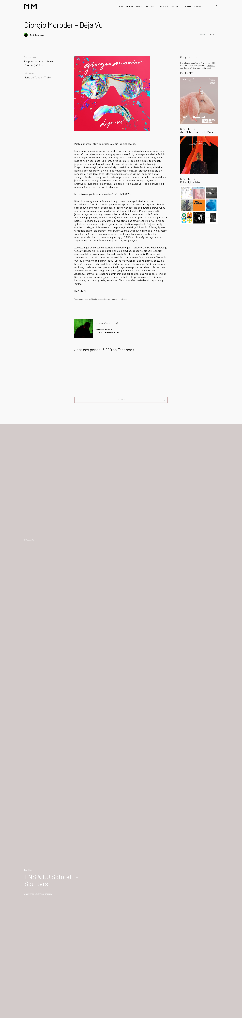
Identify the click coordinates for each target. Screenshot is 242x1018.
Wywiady (139, 6)
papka (114, 299)
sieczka (124, 299)
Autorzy (163, 6)
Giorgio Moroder (97, 299)
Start (121, 6)
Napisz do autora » (104, 329)
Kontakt (197, 6)
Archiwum (150, 6)
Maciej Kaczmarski (37, 35)
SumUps (174, 6)
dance (81, 299)
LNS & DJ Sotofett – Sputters (51, 880)
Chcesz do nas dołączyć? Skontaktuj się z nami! (197, 66)
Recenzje (129, 6)
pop (118, 299)
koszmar (107, 299)
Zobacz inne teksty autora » (107, 332)
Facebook (188, 6)
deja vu (87, 299)
